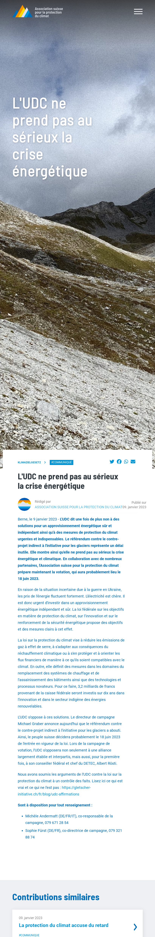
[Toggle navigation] (138, 11)
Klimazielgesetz (29, 462)
